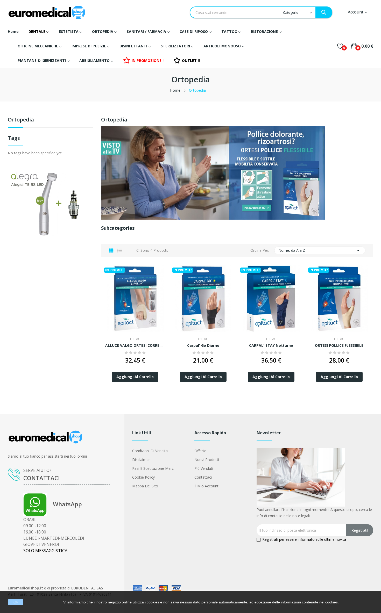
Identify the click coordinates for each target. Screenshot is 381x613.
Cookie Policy (143, 477)
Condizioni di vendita (150, 450)
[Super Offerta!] (50, 203)
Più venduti (203, 468)
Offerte (200, 450)
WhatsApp (64, 504)
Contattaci (203, 477)
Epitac (135, 339)
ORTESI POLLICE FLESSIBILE (339, 345)
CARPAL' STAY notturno (271, 345)
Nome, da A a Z (320, 250)
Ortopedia (21, 120)
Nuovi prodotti (206, 459)
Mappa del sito (145, 486)
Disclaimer (141, 459)
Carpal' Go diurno (203, 345)
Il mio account (206, 486)
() (340, 46)
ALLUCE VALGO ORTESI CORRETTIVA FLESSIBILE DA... (135, 345)
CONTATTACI (41, 478)
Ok (15, 602)
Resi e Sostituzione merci (153, 468)
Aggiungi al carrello (135, 376)
